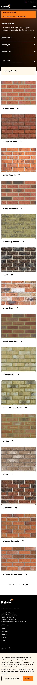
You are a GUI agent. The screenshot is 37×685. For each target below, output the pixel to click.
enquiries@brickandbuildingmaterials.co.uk (13, 621)
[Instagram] (9, 648)
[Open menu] (34, 6)
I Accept (28, 678)
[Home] (5, 6)
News (3, 640)
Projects (4, 634)
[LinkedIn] (2, 648)
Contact (4, 637)
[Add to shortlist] (18, 108)
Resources (4, 631)
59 (23, 584)
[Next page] (27, 584)
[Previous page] (10, 584)
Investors (4, 643)
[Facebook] (6, 648)
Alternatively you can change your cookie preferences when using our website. (17, 671)
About (3, 629)
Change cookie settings (11, 678)
